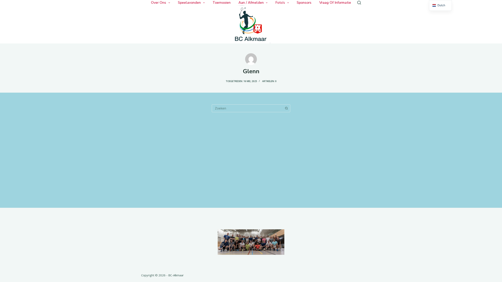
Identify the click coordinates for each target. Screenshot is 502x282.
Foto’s (280, 2)
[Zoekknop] (286, 108)
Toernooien (222, 2)
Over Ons (158, 2)
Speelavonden (189, 2)
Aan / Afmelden (251, 2)
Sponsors (304, 2)
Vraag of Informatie (335, 2)
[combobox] (247, 108)
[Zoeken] (359, 3)
